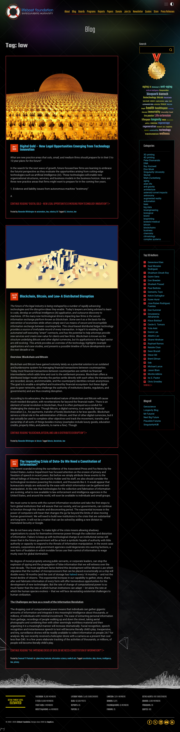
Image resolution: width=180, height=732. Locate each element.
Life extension (163, 116)
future (163, 104)
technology (165, 130)
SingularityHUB (151, 424)
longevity (156, 119)
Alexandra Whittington (26, 212)
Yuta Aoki (152, 328)
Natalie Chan (154, 347)
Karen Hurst (153, 299)
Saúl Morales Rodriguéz (154, 267)
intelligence (106, 658)
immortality (154, 112)
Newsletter (138, 11)
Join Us (127, 11)
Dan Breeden (154, 280)
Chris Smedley (155, 381)
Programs (91, 11)
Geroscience (150, 406)
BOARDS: (145, 701)
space (146, 130)
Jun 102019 (14, 296)
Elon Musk (149, 169)
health (150, 108)
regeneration (149, 126)
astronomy (149, 195)
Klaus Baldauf (155, 320)
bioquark (152, 94)
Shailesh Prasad (156, 284)
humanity (171, 109)
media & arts (71, 658)
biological (148, 213)
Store (156, 11)
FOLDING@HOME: (113, 705)
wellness (164, 134)
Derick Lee (153, 332)
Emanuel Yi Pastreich (25, 658)
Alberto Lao (153, 336)
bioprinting (149, 218)
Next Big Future (151, 417)
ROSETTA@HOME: (41, 709)
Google (143, 109)
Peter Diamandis (152, 160)
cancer (152, 101)
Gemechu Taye (155, 292)
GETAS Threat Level (15, 702)
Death (170, 101)
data (94, 658)
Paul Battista (154, 288)
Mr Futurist (149, 413)
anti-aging (166, 87)
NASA (164, 120)
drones (99, 658)
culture (166, 101)
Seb (150, 362)
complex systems (152, 239)
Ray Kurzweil (150, 166)
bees (146, 204)
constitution (87, 658)
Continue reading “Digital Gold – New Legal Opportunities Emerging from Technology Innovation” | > (60, 204)
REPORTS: (74, 705)
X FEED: (38, 701)
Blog (74, 11)
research (159, 127)
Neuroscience (170, 120)
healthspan (161, 108)
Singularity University (154, 172)
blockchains (150, 227)
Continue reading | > (57, 650)
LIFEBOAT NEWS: (77, 697)
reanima (153, 123)
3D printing (149, 154)
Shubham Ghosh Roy (158, 273)
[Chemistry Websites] (156, 67)
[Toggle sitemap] (166, 4)
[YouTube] (166, 722)
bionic (147, 216)
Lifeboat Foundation (23, 722)
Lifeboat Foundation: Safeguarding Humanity (29, 11)
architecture (149, 189)
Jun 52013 (14, 463)
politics (147, 123)
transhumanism (152, 134)
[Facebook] (149, 722)
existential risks (148, 104)
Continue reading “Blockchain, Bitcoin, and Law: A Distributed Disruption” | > (48, 433)
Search (170, 49)
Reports (101, 11)
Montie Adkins (155, 374)
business (148, 230)
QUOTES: (145, 709)
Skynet (147, 175)
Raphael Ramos (156, 343)
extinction (157, 104)
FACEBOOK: (39, 697)
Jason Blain (154, 370)
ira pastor (149, 115)
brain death (146, 101)
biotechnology (149, 97)
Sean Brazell (154, 351)
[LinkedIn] (161, 722)
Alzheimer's (156, 87)
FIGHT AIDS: (39, 705)
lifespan (146, 119)
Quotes (148, 11)
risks (164, 127)
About (67, 11)
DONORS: (110, 701)
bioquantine (164, 90)
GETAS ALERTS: (147, 697)
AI (65, 212)
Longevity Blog (151, 410)
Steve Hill (152, 355)
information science (59, 658)
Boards (81, 11)
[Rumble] (172, 722)
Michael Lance (155, 366)
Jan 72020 (14, 148)
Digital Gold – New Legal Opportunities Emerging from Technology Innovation (65, 148)
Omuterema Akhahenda (153, 315)
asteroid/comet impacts (155, 192)
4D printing (149, 157)
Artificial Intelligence (152, 91)
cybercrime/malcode (43, 658)
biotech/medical (152, 221)
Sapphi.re (50, 722)
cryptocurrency (160, 101)
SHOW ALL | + (148, 385)
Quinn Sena (153, 276)
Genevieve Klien (155, 262)
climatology (149, 236)
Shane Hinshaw (155, 339)
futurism (70, 212)
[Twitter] (155, 722)
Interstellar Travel (167, 112)
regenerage (164, 123)
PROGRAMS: (146, 705)
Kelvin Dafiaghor (156, 295)
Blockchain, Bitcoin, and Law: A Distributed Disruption (57, 296)
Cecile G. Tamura (156, 324)
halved (73, 574)
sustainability (153, 131)
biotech (163, 94)
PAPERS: (74, 709)
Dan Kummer (154, 310)
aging (145, 87)
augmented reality (152, 198)
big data (148, 207)
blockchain (58, 441)
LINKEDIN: (110, 697)
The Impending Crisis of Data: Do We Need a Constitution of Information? (60, 463)
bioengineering (151, 210)
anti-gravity (149, 186)
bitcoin (39, 441)
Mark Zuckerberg (152, 178)
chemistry (148, 233)
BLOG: (73, 701)
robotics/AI (54, 212)
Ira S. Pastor (154, 378)
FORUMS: (110, 709)
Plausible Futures (152, 421)
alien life (148, 184)
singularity (169, 127)
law (47, 212)
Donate (118, 11)
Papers (110, 11)
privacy (16, 662)
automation (41, 212)
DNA (146, 163)
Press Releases (167, 11)
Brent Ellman (154, 358)
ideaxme (144, 112)
